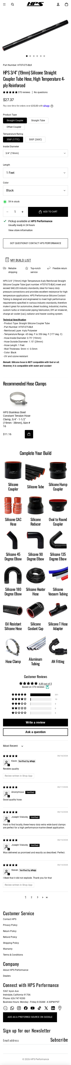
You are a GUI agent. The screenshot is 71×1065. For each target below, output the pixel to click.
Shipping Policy (11, 943)
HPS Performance (39, 1059)
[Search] (12, 4)
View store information (20, 230)
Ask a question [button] (35, 732)
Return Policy (9, 931)
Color (6, 182)
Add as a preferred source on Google (30, 1017)
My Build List (20, 260)
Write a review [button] (35, 722)
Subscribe (59, 1039)
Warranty (7, 949)
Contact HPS (9, 919)
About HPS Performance (15, 970)
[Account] (58, 4)
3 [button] (37, 897)
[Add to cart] (29, 434)
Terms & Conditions (13, 954)
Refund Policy (10, 937)
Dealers (7, 976)
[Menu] (4, 4)
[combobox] (35, 153)
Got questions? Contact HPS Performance (35, 243)
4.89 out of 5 (45, 683)
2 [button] (31, 897)
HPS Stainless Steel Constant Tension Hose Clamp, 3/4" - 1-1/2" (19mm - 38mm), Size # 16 (16, 419)
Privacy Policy (10, 925)
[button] (10, 92)
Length (6, 165)
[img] (10, 756)
